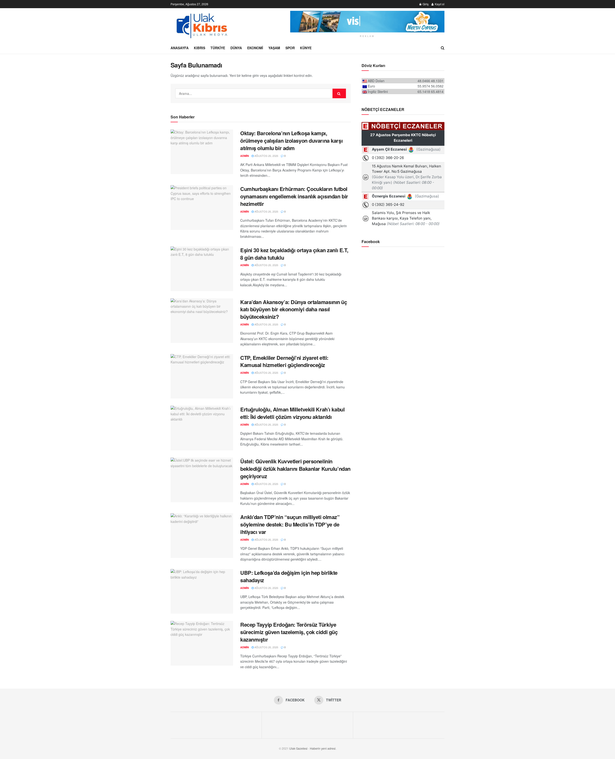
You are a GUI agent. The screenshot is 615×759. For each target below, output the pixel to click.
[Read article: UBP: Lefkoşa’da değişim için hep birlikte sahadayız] (202, 591)
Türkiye (217, 47)
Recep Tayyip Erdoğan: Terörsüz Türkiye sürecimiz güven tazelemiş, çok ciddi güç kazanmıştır (289, 632)
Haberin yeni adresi (323, 748)
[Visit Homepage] (201, 25)
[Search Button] (442, 48)
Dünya (236, 47)
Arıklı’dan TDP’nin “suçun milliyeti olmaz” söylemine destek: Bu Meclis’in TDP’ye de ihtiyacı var (290, 524)
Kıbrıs (199, 47)
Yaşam (274, 47)
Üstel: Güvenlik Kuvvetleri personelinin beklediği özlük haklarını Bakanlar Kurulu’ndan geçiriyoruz (295, 468)
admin (244, 156)
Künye (306, 47)
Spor (290, 47)
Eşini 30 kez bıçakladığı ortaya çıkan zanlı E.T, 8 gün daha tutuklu (294, 253)
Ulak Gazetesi (298, 748)
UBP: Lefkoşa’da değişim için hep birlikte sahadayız (289, 576)
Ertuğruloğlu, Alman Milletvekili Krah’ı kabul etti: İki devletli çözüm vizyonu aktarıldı (292, 413)
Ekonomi (255, 47)
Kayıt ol (439, 4)
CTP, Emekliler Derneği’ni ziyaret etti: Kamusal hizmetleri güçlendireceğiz (284, 361)
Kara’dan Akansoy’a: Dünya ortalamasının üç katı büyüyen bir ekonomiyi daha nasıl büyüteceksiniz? (293, 309)
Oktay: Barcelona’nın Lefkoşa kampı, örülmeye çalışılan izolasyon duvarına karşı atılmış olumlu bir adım (291, 140)
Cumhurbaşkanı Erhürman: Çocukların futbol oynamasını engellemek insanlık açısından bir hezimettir (294, 196)
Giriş (425, 4)
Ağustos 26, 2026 (266, 156)
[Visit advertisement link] (367, 21)
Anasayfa (180, 47)
